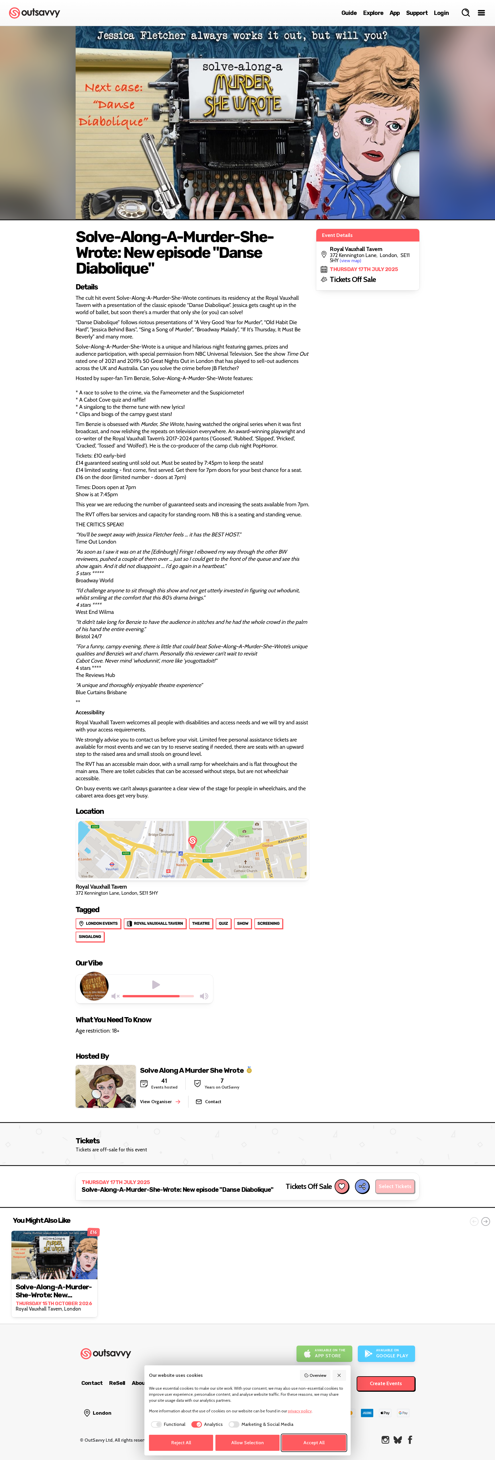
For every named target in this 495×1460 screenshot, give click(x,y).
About (140, 1383)
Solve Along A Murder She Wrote (192, 1070)
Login (441, 12)
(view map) (350, 260)
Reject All (181, 1442)
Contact (92, 1383)
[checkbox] (167, 1424)
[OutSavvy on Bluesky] (398, 1440)
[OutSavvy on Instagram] (385, 1440)
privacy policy (300, 1411)
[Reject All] (339, 1375)
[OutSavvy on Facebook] (410, 1440)
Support (417, 12)
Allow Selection (247, 1442)
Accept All (314, 1442)
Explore (373, 12)
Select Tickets (395, 1186)
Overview (318, 1375)
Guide (349, 12)
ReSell (117, 1383)
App (395, 12)
